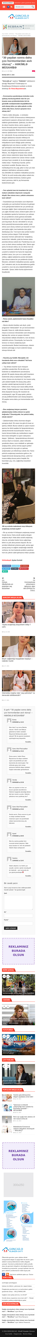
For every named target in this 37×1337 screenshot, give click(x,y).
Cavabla (28, 742)
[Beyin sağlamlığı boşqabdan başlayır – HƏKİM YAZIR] (18, 646)
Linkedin (7, 568)
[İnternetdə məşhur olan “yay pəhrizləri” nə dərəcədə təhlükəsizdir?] (18, 680)
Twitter (16, 566)
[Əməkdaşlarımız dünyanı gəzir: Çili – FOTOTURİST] (18, 1044)
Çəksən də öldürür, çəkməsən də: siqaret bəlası (17, 1286)
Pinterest (24, 568)
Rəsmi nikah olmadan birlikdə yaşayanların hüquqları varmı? (15, 1082)
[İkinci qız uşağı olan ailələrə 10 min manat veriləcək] (7, 1119)
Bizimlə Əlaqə (27, 1334)
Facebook (7, 566)
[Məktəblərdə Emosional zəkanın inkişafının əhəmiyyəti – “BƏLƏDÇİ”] (7, 1129)
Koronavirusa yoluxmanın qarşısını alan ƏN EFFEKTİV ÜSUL (29, 585)
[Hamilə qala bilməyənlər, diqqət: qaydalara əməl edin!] (7, 1097)
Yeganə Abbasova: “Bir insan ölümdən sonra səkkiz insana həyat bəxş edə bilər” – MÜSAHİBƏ (18, 1021)
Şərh (5, 893)
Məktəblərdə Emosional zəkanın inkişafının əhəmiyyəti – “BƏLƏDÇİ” (23, 1128)
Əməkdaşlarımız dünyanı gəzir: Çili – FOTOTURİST (17, 1052)
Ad (5, 912)
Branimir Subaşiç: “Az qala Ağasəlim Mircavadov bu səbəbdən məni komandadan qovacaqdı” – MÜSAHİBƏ (18, 991)
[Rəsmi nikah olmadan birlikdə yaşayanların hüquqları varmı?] (18, 1074)
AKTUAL (11, 34)
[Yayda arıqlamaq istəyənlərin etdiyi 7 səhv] (18, 612)
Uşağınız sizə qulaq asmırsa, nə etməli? (14, 1295)
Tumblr (15, 568)
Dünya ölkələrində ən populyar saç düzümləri (7, 584)
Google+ (25, 566)
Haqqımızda (18, 1334)
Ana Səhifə (5, 34)
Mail (5, 571)
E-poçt (6, 920)
